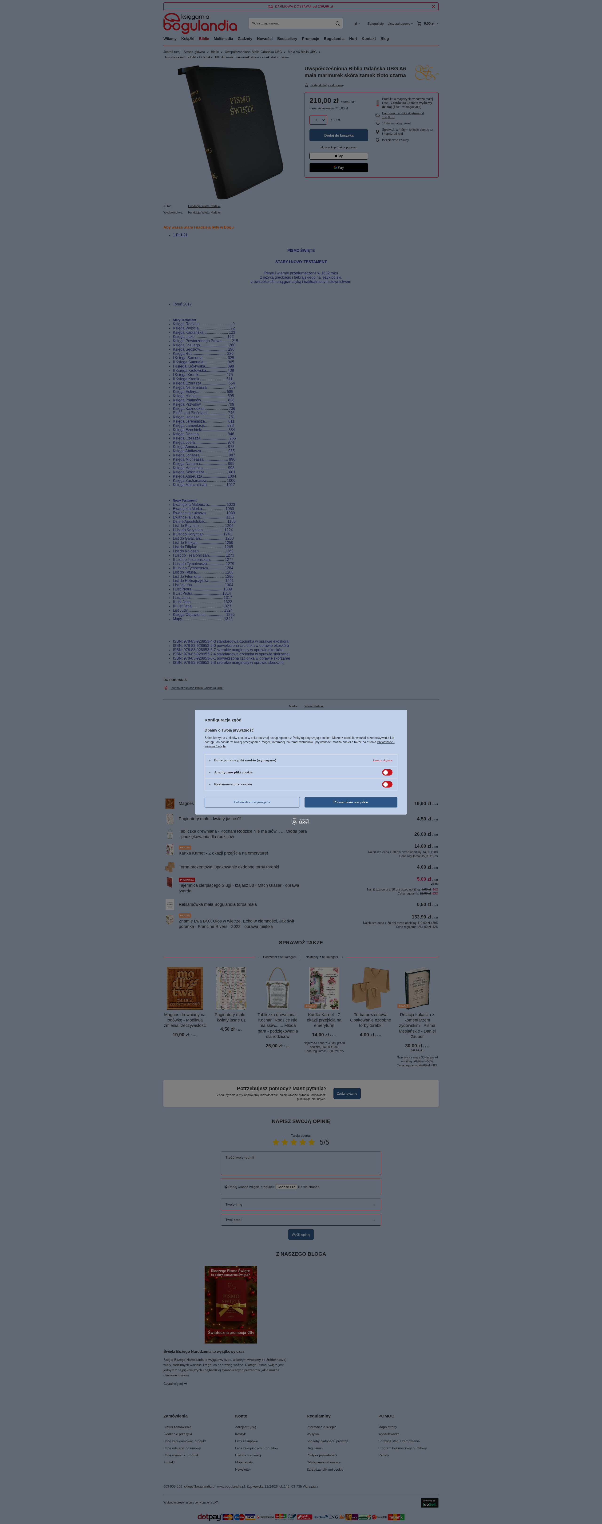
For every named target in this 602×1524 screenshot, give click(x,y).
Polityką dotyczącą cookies (311, 737)
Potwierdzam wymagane (252, 802)
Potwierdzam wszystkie (351, 802)
